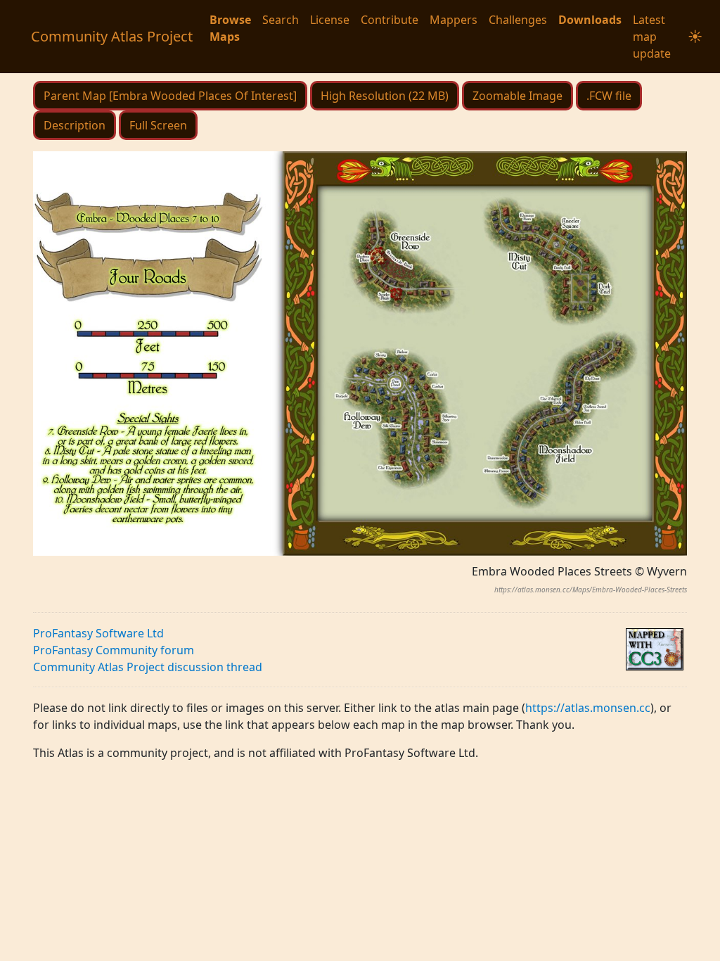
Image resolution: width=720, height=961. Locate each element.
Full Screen (158, 125)
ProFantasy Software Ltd (98, 633)
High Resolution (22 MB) (385, 95)
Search (280, 19)
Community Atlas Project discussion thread (147, 667)
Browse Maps (230, 28)
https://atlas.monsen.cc (587, 707)
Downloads (590, 19)
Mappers (453, 19)
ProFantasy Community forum (113, 650)
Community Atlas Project (112, 36)
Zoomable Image (517, 95)
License (329, 19)
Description (74, 125)
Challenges (518, 19)
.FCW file (608, 95)
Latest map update (652, 36)
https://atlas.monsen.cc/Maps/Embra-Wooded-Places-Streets (590, 589)
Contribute (389, 19)
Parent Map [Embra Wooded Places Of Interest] (170, 95)
